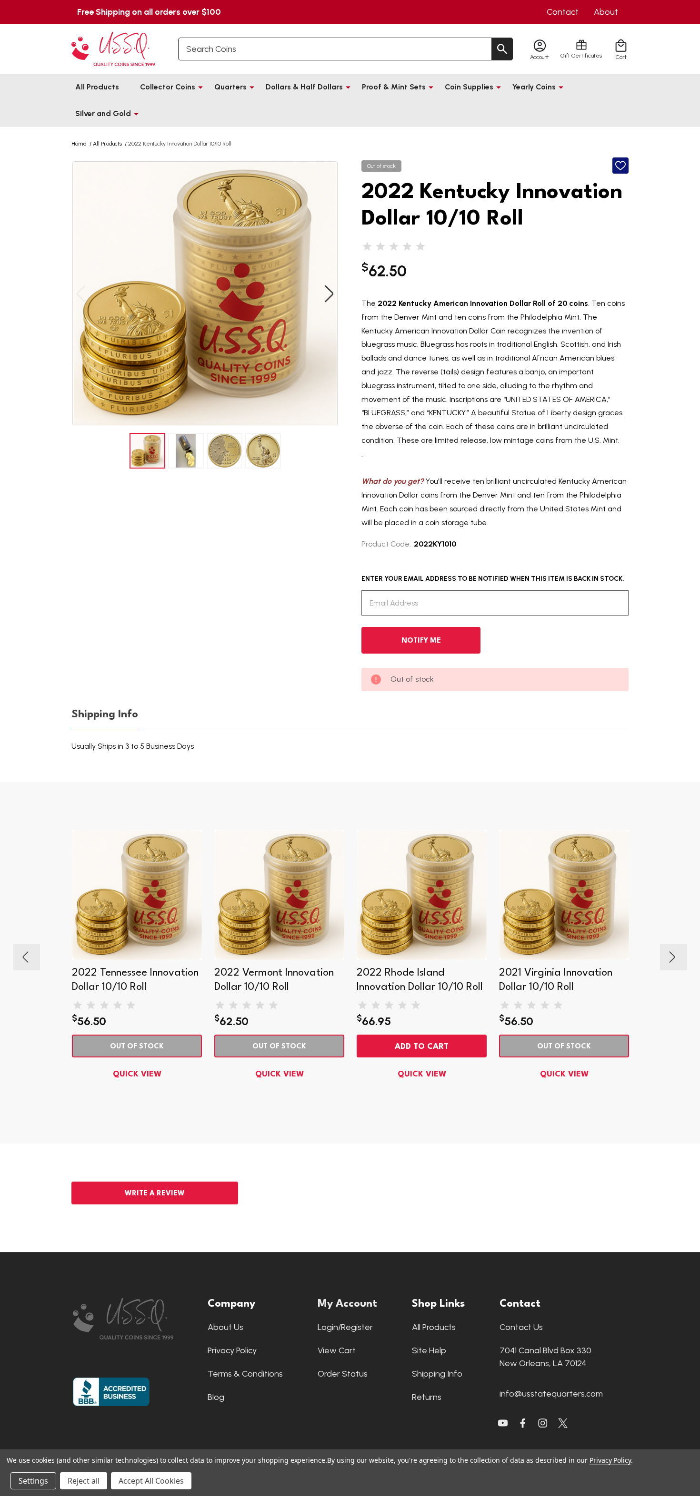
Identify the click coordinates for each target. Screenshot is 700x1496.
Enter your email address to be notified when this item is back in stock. (492, 579)
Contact (563, 12)
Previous (80, 293)
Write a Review (155, 1193)
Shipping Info (105, 714)
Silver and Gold (103, 113)
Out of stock (137, 1046)
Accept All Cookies (151, 1481)
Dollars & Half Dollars (304, 86)
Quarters (230, 86)
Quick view (137, 1074)
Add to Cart (422, 1047)
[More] (200, 87)
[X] (522, 1423)
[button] (135, 1319)
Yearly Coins (534, 86)
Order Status (343, 1374)
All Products (97, 86)
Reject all (84, 1481)
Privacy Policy (232, 1350)
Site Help (429, 1350)
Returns (426, 1397)
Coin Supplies (469, 86)
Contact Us (521, 1327)
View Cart (337, 1350)
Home (79, 143)
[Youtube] (502, 1423)
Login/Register (345, 1327)
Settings (33, 1481)
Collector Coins (167, 86)
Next (329, 293)
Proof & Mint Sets (394, 86)
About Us (225, 1327)
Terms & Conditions (245, 1374)
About (606, 12)
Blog (216, 1397)
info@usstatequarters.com (551, 1393)
